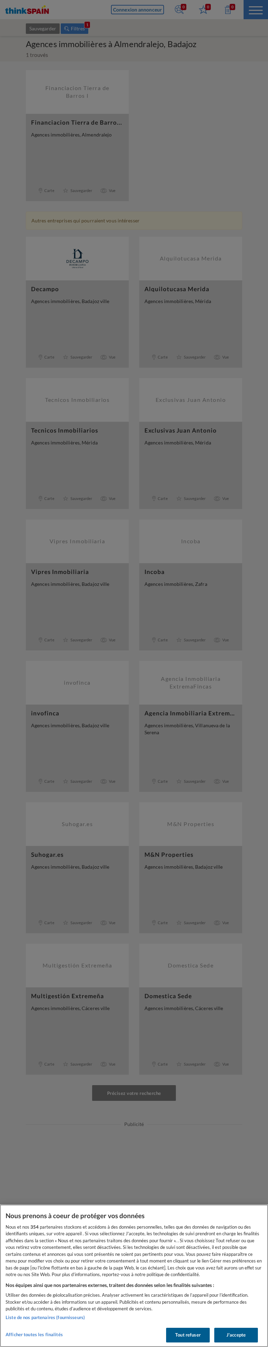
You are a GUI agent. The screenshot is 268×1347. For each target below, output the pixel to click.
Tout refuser (188, 1335)
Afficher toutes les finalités (34, 1334)
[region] (134, 1276)
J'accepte (236, 1335)
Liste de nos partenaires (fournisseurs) (45, 1317)
